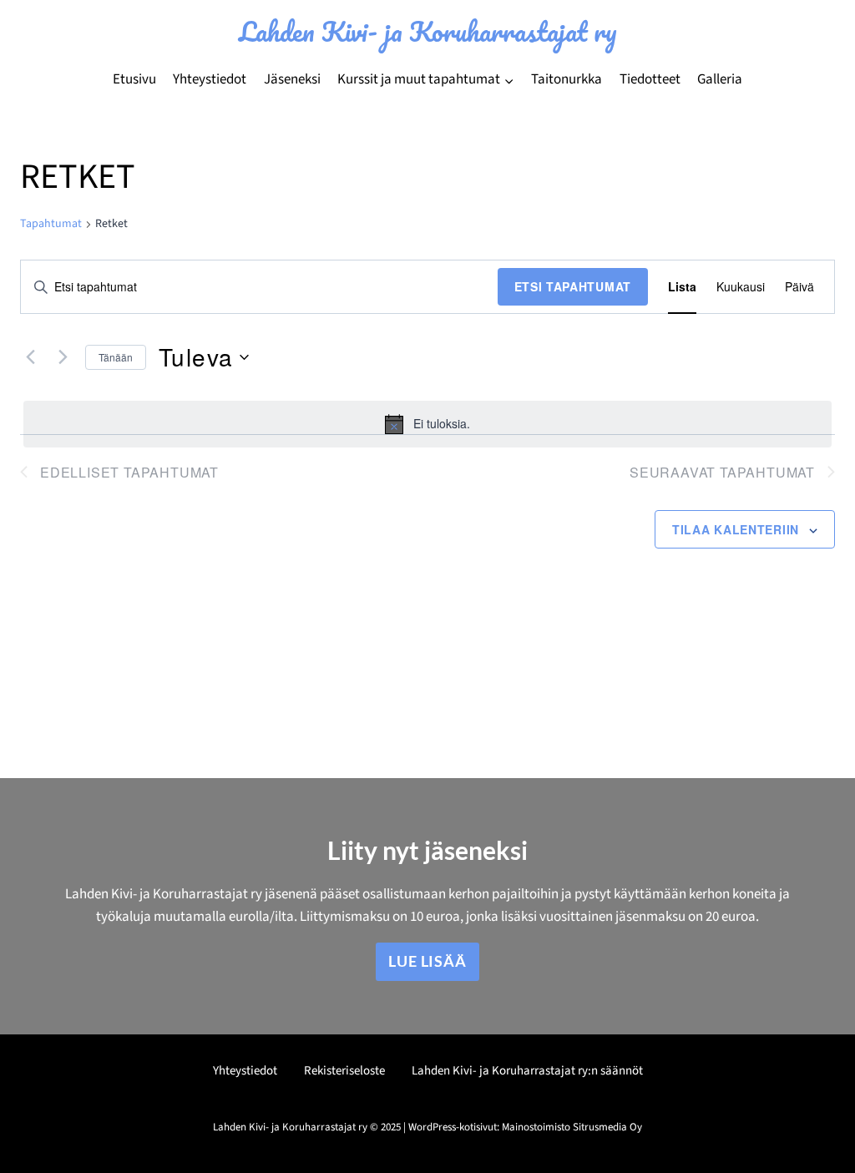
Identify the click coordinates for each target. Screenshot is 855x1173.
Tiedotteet (650, 79)
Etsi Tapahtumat (573, 286)
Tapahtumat (51, 224)
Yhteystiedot (209, 79)
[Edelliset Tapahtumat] (30, 357)
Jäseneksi (292, 79)
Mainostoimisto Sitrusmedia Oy (572, 1127)
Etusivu (134, 79)
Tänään (116, 357)
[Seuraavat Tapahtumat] (63, 357)
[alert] (427, 424)
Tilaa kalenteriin (735, 529)
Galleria (719, 79)
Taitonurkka (566, 79)
